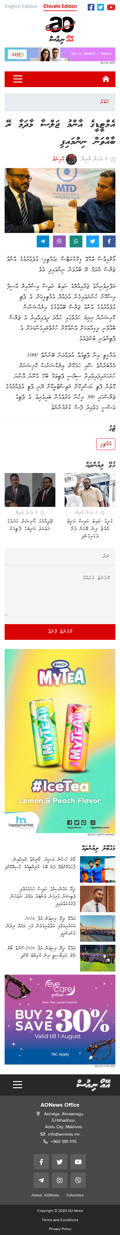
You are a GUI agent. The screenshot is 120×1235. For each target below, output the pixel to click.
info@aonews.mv (64, 1134)
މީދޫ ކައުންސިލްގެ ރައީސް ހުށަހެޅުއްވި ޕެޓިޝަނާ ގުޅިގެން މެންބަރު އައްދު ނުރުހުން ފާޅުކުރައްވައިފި (43, 897)
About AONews (45, 1195)
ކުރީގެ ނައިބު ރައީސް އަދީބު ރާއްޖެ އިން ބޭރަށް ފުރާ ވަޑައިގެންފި (90, 529)
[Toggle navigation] (18, 79)
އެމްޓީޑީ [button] (105, 444)
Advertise (75, 1195)
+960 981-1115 (64, 1141)
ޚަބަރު (104, 102)
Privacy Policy (60, 1229)
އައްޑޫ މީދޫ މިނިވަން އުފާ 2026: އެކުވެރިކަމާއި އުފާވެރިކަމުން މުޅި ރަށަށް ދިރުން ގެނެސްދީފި (40, 926)
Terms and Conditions (60, 1220)
